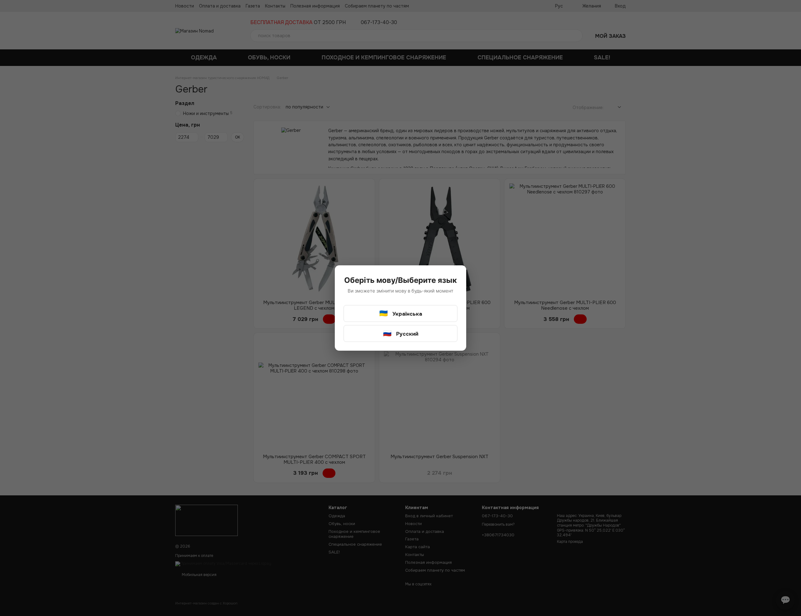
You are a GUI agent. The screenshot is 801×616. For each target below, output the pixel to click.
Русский (400, 333)
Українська (400, 313)
